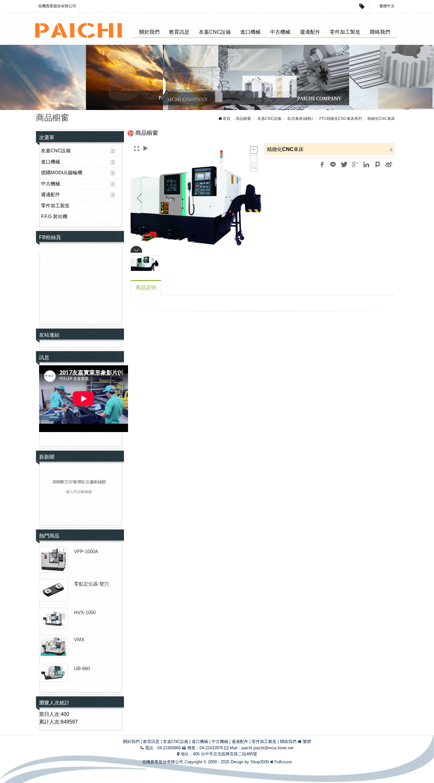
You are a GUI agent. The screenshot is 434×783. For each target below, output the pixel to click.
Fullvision (283, 761)
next (415, 77)
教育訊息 (179, 32)
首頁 (226, 118)
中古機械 (280, 32)
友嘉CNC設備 (215, 32)
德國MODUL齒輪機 (61, 172)
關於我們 (149, 32)
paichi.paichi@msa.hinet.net (267, 747)
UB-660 (82, 668)
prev (18, 77)
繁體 (307, 741)
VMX (79, 639)
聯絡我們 (380, 32)
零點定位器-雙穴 (91, 584)
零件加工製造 (345, 32)
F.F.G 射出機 (54, 216)
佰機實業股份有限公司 (57, 6)
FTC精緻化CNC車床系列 (340, 118)
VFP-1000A (86, 551)
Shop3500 (259, 761)
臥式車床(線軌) (300, 118)
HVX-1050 (85, 612)
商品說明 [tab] (146, 287)
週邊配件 (310, 32)
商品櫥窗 (243, 118)
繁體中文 (386, 6)
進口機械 (250, 32)
